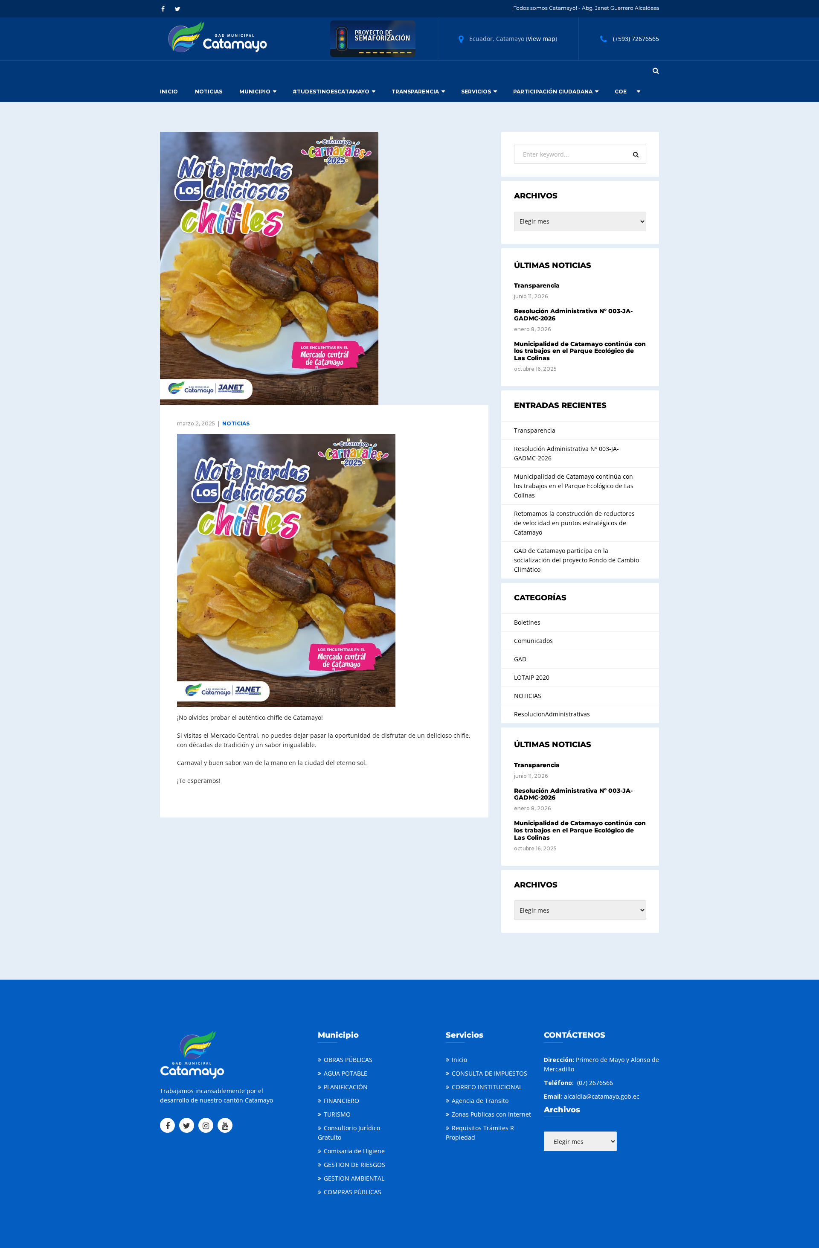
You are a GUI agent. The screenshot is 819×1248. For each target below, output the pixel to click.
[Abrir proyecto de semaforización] (372, 38)
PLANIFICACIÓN (346, 1087)
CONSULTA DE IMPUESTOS (489, 1073)
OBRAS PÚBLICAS (348, 1060)
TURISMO (337, 1114)
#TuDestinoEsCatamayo (331, 91)
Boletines (527, 622)
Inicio (169, 91)
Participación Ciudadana (552, 91)
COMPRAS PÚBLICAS (352, 1192)
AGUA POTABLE (345, 1073)
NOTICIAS (236, 423)
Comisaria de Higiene (354, 1151)
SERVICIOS (476, 91)
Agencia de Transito (480, 1101)
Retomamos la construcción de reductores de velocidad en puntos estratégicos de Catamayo (574, 522)
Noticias (208, 91)
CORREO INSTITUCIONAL (487, 1087)
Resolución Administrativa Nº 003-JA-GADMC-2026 (573, 314)
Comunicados (533, 641)
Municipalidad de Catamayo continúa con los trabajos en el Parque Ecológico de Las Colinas (580, 351)
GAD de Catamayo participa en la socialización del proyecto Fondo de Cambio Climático (576, 560)
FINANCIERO (341, 1101)
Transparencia (415, 91)
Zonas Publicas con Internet (491, 1114)
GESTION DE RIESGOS (354, 1165)
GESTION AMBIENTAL (354, 1178)
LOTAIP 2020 (531, 677)
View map (541, 39)
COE (621, 91)
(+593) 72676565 (636, 39)
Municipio (254, 91)
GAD (520, 659)
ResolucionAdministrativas (552, 714)
